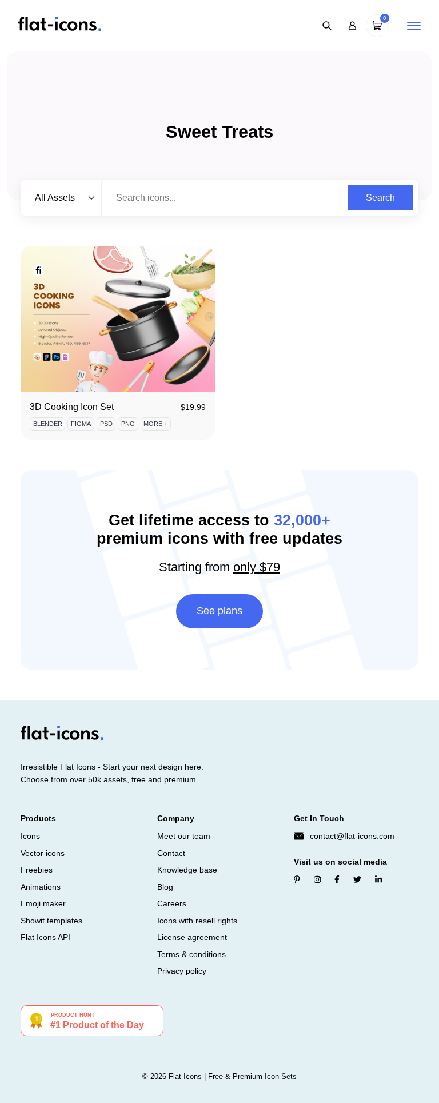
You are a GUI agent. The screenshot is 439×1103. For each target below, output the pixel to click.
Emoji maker (43, 903)
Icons (30, 836)
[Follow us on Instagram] (317, 879)
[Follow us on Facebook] (337, 879)
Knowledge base (187, 869)
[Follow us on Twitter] (357, 879)
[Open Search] (327, 25)
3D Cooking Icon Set (72, 407)
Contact (171, 853)
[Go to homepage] (59, 25)
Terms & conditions (191, 954)
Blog (165, 886)
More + (155, 423)
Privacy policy (181, 970)
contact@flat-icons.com (352, 836)
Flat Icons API (45, 937)
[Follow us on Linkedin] (378, 879)
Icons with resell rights (197, 920)
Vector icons (43, 853)
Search (380, 197)
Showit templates (51, 920)
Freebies (37, 869)
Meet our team (183, 836)
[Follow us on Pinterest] (297, 879)
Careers (171, 903)
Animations (41, 886)
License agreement (192, 937)
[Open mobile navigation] (414, 25)
